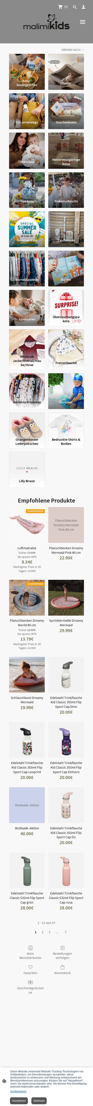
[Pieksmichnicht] (66, 184)
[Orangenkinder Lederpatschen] (27, 424)
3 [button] (49, 932)
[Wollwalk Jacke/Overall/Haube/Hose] (27, 341)
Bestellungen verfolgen (62, 955)
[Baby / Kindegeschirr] (27, 65)
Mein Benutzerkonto (30, 955)
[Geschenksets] (66, 105)
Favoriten (30, 973)
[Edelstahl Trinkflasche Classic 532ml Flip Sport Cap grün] (27, 870)
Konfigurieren (18, 1091)
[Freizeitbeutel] (66, 341)
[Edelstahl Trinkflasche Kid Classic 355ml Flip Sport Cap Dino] (66, 675)
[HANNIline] (27, 144)
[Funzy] (66, 65)
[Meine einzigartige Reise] (66, 144)
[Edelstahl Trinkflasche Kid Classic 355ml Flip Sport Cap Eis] (66, 805)
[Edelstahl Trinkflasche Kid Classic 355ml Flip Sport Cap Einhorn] (66, 740)
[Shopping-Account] (83, 7)
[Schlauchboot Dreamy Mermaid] (27, 675)
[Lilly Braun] (27, 463)
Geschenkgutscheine (30, 990)
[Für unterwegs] (27, 105)
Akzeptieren (19, 1100)
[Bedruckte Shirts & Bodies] (66, 424)
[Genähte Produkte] (27, 384)
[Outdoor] (27, 184)
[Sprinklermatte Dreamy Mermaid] (66, 598)
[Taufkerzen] (66, 223)
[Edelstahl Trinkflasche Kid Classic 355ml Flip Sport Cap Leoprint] (27, 740)
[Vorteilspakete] (27, 262)
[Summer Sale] (27, 223)
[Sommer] (66, 384)
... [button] (57, 932)
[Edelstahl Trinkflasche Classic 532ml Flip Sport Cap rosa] (66, 870)
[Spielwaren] (27, 301)
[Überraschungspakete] (66, 301)
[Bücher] (66, 262)
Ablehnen (39, 1100)
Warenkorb (62, 973)
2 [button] (42, 932)
